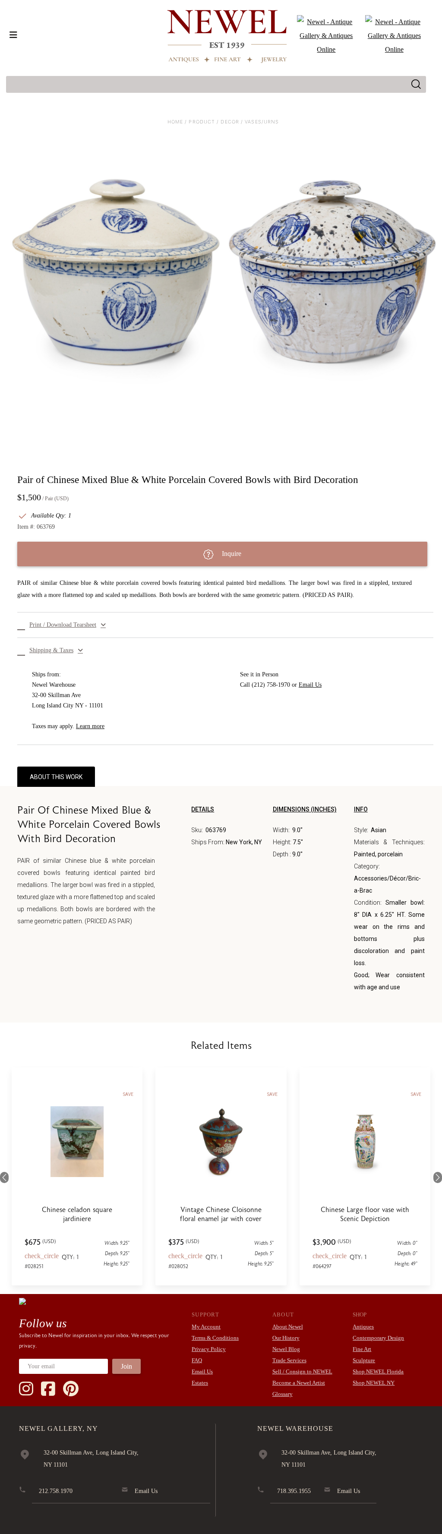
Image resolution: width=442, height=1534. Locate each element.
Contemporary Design (378, 1338)
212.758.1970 (56, 1491)
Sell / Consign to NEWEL (302, 1371)
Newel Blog (286, 1349)
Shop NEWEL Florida (378, 1371)
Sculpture (364, 1360)
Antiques (363, 1326)
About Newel (287, 1326)
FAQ (197, 1360)
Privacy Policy (209, 1349)
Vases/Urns (262, 122)
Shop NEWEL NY (374, 1382)
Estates (200, 1382)
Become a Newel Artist (298, 1382)
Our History (286, 1338)
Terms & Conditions (215, 1338)
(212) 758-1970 (271, 685)
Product (202, 122)
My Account (206, 1326)
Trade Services (289, 1360)
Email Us (310, 685)
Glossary (282, 1394)
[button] (225, 625)
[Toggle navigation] (13, 35)
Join (126, 1366)
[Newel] (22, 1301)
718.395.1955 (294, 1491)
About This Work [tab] (56, 776)
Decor (230, 122)
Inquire (230, 553)
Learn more (90, 726)
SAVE (128, 1094)
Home (175, 122)
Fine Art (362, 1349)
